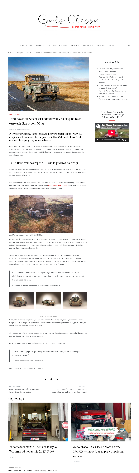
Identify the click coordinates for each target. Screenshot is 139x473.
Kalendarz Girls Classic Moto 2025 (51, 45)
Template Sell (52, 470)
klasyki (11, 114)
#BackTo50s (88, 45)
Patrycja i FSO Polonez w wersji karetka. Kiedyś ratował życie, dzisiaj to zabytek (113, 80)
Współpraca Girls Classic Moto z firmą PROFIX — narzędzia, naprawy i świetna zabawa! (98, 451)
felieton (101, 45)
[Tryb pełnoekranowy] (126, 140)
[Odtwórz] (97, 140)
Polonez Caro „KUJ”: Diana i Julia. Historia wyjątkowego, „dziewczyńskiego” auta (111, 71)
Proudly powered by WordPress (20, 470)
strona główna (25, 45)
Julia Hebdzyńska (24, 129)
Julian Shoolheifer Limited (57, 185)
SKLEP (111, 45)
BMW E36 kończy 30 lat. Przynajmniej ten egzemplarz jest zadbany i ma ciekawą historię (69, 390)
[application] (112, 132)
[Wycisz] (123, 140)
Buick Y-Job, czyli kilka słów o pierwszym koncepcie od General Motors (24, 390)
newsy (74, 45)
